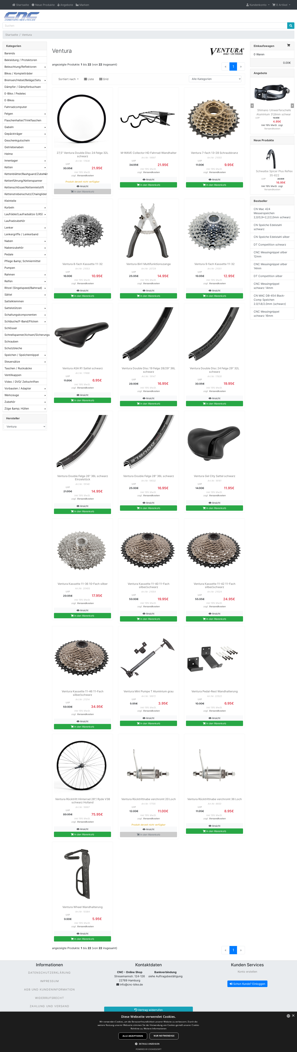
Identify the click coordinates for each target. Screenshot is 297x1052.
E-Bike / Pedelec (15, 93)
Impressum (49, 981)
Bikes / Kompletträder (18, 73)
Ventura (27, 34)
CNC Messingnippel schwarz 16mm (266, 313)
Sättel (8, 294)
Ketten (8, 167)
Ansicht (83, 186)
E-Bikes (9, 100)
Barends (9, 53)
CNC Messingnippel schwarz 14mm (266, 286)
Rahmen (9, 274)
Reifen (8, 281)
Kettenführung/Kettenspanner (23, 180)
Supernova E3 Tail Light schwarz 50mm (274, 112)
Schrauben (11, 341)
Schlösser (10, 328)
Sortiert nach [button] (67, 79)
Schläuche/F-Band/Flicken (21, 321)
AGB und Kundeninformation (49, 989)
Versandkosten (85, 175)
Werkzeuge (11, 395)
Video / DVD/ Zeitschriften (21, 381)
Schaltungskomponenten (20, 314)
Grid (105, 79)
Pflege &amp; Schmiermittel (22, 261)
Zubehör (9, 401)
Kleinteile (10, 200)
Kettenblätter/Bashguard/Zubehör (25, 174)
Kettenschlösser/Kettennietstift (24, 187)
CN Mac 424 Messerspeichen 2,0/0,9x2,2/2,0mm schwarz (272, 213)
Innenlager (11, 160)
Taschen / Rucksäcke (18, 368)
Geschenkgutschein (17, 140)
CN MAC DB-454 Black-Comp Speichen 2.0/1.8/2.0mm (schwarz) (270, 300)
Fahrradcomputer (15, 107)
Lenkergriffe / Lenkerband (21, 234)
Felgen (8, 113)
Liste (90, 79)
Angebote (260, 73)
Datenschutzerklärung (49, 972)
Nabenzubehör (14, 247)
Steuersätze (12, 361)
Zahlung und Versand (49, 1006)
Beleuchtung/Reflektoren (20, 66)
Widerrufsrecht (49, 998)
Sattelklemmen (14, 301)
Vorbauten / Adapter (17, 388)
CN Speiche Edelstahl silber (272, 237)
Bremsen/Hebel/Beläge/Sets (22, 80)
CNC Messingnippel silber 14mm (270, 266)
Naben (8, 241)
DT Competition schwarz (270, 244)
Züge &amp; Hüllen (16, 408)
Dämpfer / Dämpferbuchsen (22, 86)
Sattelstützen (13, 308)
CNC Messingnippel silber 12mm (270, 254)
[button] (258, 4)
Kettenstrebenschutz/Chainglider (25, 194)
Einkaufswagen (264, 46)
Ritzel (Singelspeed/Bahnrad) (23, 288)
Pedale (8, 254)
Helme (8, 154)
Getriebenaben (14, 147)
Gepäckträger (13, 133)
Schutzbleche (13, 348)
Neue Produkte (264, 140)
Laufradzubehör (14, 221)
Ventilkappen (12, 375)
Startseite (11, 34)
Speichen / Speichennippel (21, 355)
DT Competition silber (268, 276)
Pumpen (9, 267)
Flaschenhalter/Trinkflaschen (22, 120)
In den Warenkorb (150, 184)
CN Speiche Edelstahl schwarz (268, 227)
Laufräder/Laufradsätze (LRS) (23, 214)
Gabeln (9, 127)
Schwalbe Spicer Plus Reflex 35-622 (274, 173)
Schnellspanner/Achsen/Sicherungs (25, 334)
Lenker (8, 227)
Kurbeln (9, 207)
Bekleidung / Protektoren (20, 60)
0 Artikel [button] (281, 5)
